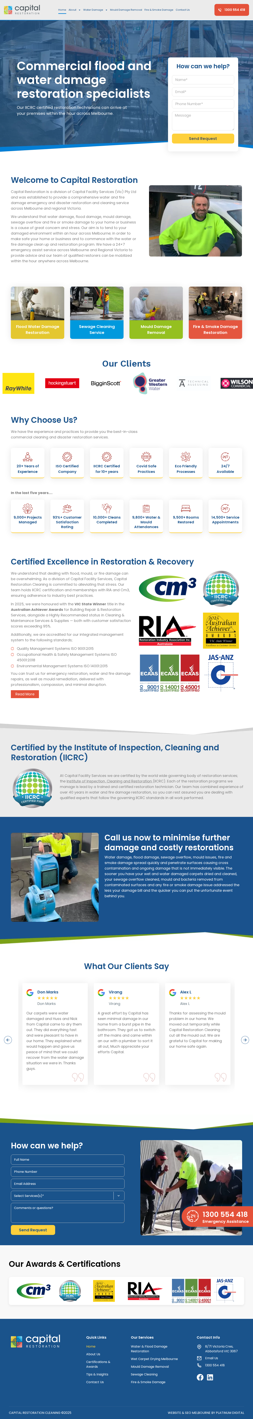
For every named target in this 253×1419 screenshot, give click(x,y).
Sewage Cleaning (144, 1374)
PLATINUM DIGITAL (230, 1412)
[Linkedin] (210, 1377)
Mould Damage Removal (126, 10)
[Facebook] (200, 1377)
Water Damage (93, 10)
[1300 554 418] (193, 1216)
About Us (93, 1354)
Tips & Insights (97, 1374)
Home (62, 10)
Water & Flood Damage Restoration (149, 1348)
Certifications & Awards (98, 1364)
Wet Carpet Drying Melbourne (154, 1359)
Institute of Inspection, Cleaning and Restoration (110, 781)
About (72, 10)
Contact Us (183, 10)
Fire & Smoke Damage (158, 10)
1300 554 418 (225, 1214)
